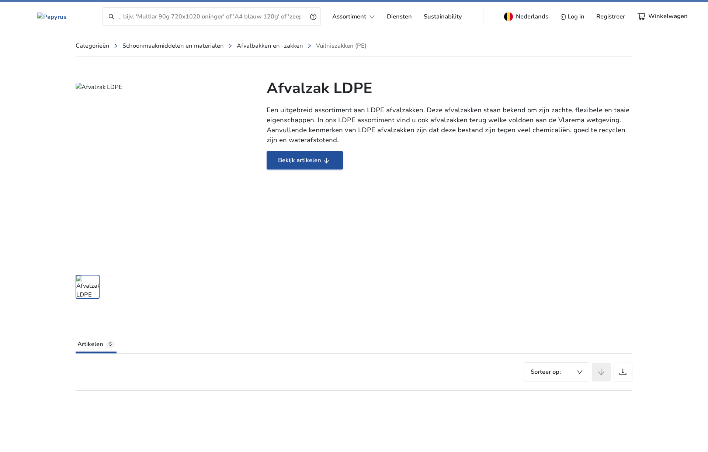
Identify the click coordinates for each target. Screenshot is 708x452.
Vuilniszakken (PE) (341, 46)
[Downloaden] (623, 372)
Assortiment (349, 17)
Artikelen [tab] (94, 344)
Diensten (399, 17)
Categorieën (93, 46)
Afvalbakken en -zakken (270, 46)
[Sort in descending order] (601, 372)
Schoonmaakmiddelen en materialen (173, 46)
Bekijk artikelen (299, 160)
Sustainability (443, 17)
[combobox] (556, 372)
